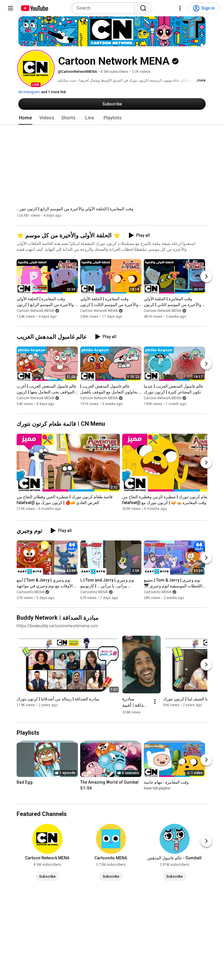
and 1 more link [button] (53, 92)
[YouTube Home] (34, 8)
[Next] (206, 276)
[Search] (143, 8)
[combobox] (104, 8)
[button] (35, 68)
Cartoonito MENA (30, 592)
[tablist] (112, 118)
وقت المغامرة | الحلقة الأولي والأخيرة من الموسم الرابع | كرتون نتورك (75, 208)
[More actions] (155, 701)
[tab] (25, 118)
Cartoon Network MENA (35, 311)
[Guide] (10, 8)
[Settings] (179, 8)
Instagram (31, 92)
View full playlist (157, 788)
